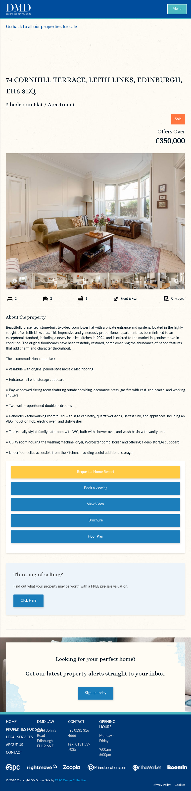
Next (176, 280)
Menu (177, 9)
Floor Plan (95, 536)
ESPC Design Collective (70, 780)
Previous (14, 280)
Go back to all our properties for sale (41, 27)
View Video (95, 504)
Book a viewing (95, 488)
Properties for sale (24, 729)
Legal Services (19, 737)
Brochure (96, 520)
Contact (14, 752)
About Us (14, 745)
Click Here (28, 600)
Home (11, 722)
